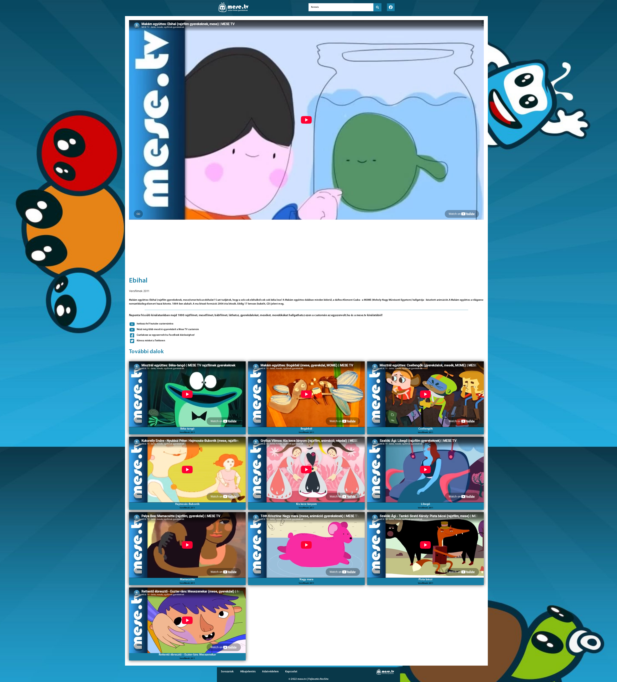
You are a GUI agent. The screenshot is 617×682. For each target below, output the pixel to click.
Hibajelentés (248, 671)
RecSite (324, 679)
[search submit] (377, 7)
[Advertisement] (62, 44)
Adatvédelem (270, 671)
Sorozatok (227, 671)
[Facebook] (391, 7)
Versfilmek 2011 (139, 291)
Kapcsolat (291, 671)
